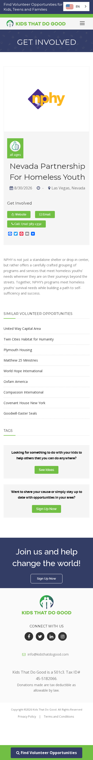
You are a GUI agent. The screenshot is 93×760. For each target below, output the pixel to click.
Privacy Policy (27, 717)
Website (20, 214)
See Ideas (46, 470)
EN (78, 6)
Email (46, 214)
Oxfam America (16, 381)
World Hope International (23, 371)
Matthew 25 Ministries (21, 360)
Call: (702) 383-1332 (27, 224)
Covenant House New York (24, 403)
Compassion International (23, 392)
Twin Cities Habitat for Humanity (29, 339)
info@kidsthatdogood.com (48, 654)
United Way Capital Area (22, 328)
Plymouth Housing (18, 350)
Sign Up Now (46, 509)
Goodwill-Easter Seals (20, 413)
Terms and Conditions (59, 717)
